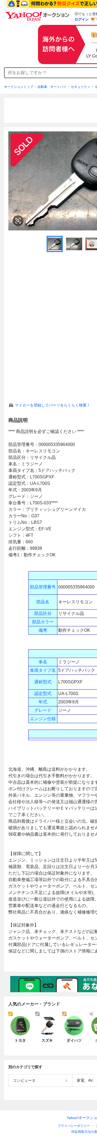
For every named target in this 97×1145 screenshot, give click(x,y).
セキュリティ (80, 87)
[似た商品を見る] (18, 220)
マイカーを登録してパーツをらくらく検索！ (52, 405)
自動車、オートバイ (52, 87)
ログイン (82, 19)
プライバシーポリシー (74, 1126)
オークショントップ (18, 87)
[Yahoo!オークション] (38, 13)
